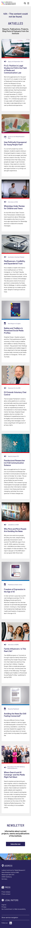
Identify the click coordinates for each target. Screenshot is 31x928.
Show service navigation (10, 917)
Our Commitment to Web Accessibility (14, 909)
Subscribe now (15, 844)
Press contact (6, 894)
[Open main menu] (28, 3)
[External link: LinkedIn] (10, 923)
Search (25, 3)
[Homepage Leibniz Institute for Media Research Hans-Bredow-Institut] (9, 4)
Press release (6, 892)
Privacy (4, 907)
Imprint (4, 905)
